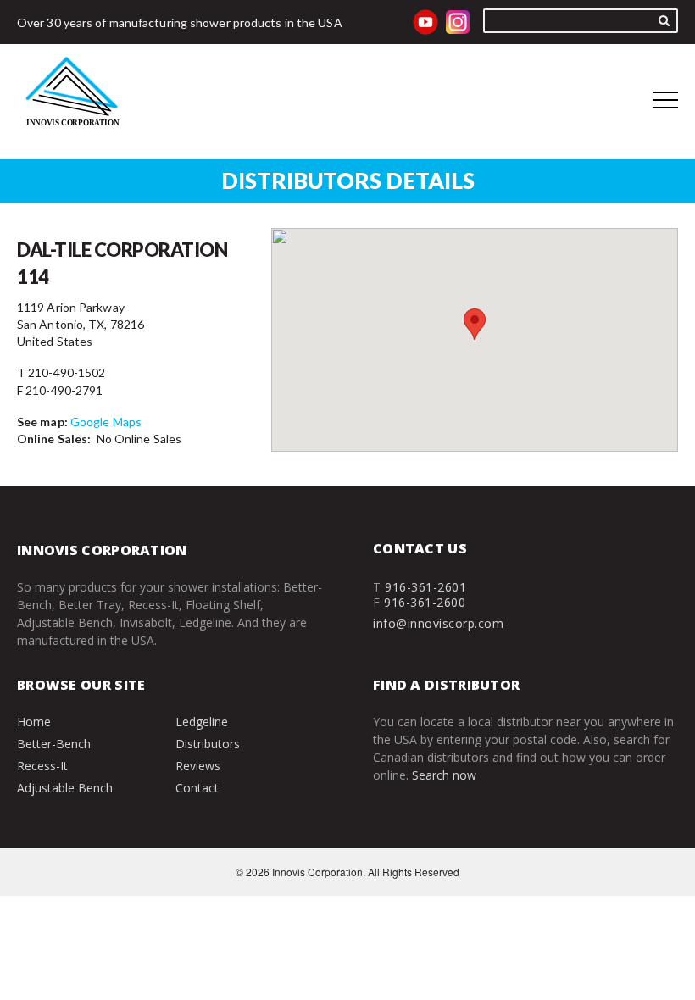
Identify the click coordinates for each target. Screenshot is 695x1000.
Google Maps (106, 421)
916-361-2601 (425, 587)
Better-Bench (54, 744)
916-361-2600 (424, 602)
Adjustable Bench (65, 788)
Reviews (197, 766)
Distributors (207, 744)
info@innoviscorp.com (438, 623)
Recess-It (42, 766)
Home (34, 722)
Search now (444, 775)
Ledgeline (201, 722)
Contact (197, 788)
